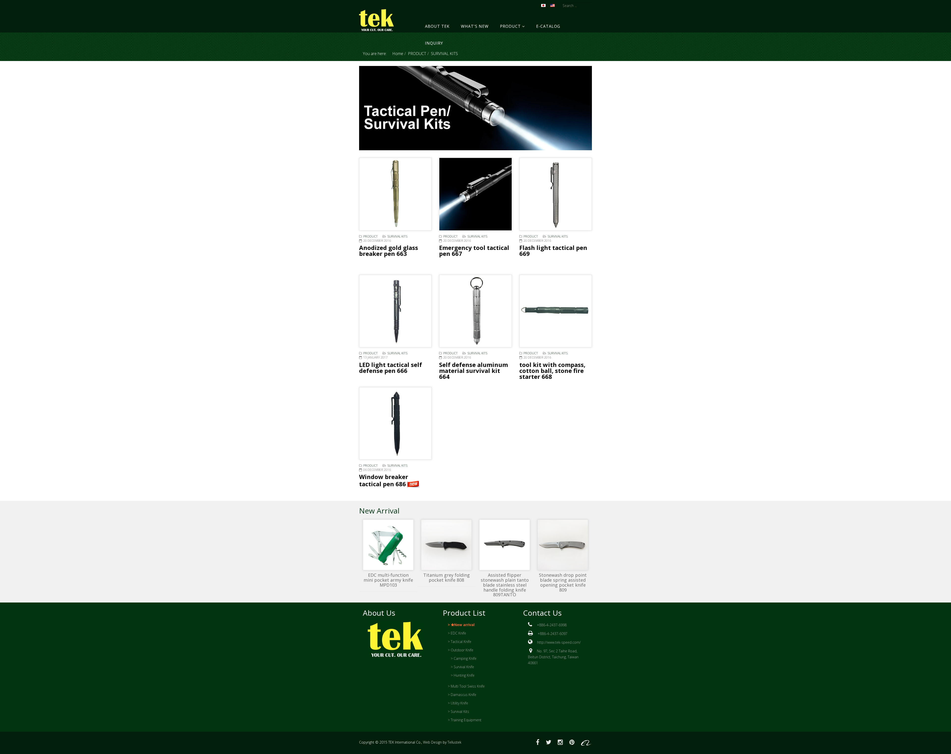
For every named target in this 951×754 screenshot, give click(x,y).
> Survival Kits (458, 711)
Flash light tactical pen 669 (553, 250)
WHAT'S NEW (475, 26)
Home (397, 53)
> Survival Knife (462, 666)
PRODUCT (510, 26)
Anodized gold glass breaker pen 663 (388, 250)
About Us (379, 613)
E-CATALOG (548, 26)
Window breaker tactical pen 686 (383, 480)
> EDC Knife (457, 633)
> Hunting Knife (463, 675)
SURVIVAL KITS (397, 236)
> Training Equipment (464, 720)
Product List (464, 613)
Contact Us (542, 613)
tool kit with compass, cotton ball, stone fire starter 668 (552, 371)
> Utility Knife (458, 703)
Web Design (432, 742)
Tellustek (454, 742)
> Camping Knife (463, 658)
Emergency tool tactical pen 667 (474, 250)
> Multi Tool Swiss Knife (466, 686)
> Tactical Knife (459, 641)
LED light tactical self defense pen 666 (390, 368)
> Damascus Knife (462, 694)
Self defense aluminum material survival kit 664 (473, 371)
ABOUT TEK (437, 26)
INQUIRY (434, 43)
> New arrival (461, 624)
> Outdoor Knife (460, 650)
